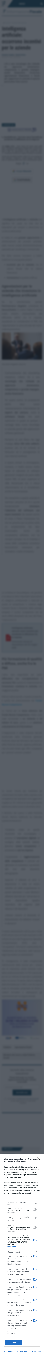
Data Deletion (8, 1351)
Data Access (22, 1351)
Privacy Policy (36, 1351)
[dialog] (22, 1255)
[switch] (35, 1209)
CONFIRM (13, 1342)
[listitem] (22, 1203)
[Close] (39, 1159)
